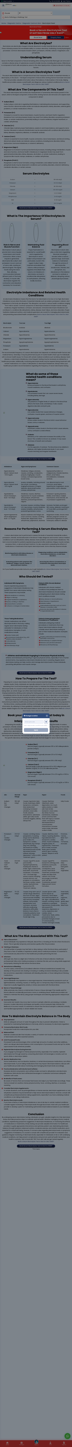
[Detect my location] (46, 722)
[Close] (47, 716)
